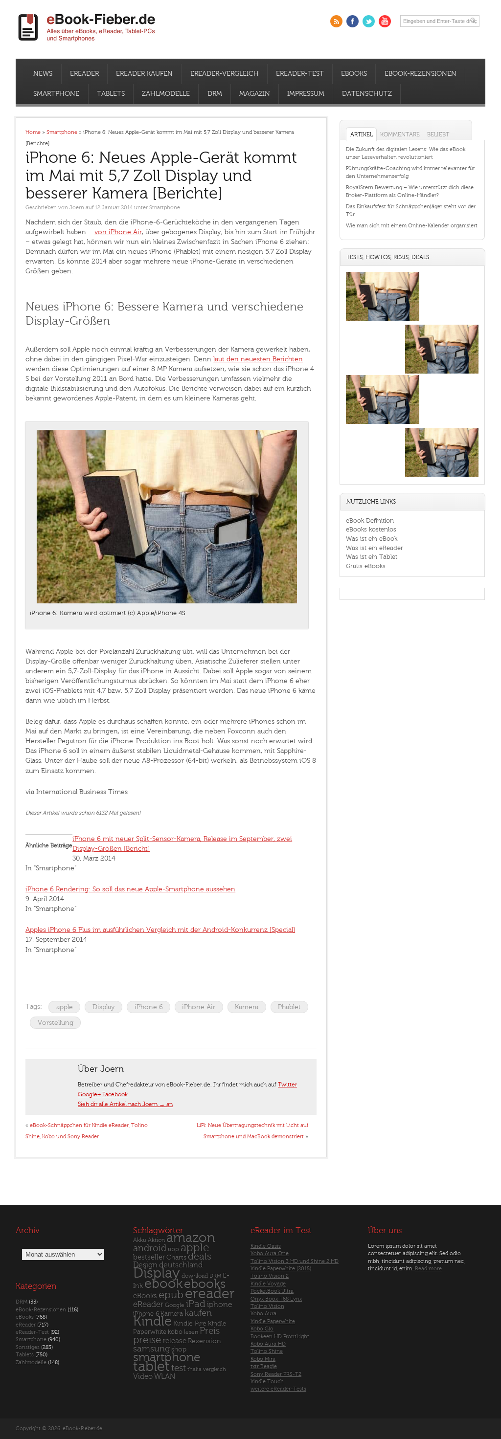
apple (64, 1007)
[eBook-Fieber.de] (87, 43)
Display (103, 1007)
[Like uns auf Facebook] (352, 21)
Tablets (111, 94)
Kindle (152, 1321)
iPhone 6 (149, 1007)
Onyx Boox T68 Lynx (276, 1299)
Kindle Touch (267, 1381)
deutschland (181, 1265)
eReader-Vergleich (224, 74)
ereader (210, 1293)
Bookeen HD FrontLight (279, 1336)
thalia (194, 1369)
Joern (76, 207)
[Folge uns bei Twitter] (368, 21)
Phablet (289, 1007)
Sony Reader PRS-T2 (275, 1374)
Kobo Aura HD (268, 1344)
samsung (151, 1349)
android (149, 1248)
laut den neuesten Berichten (258, 359)
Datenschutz (367, 94)
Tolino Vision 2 (269, 1276)
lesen (191, 1331)
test (178, 1368)
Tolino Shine (266, 1351)
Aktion (156, 1240)
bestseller (149, 1257)
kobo (175, 1331)
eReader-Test (300, 74)
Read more (428, 1268)
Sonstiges (28, 1347)
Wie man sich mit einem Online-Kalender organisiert (412, 225)
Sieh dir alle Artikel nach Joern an (125, 1104)
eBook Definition (370, 520)
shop (178, 1349)
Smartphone (56, 94)
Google (174, 1305)
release (174, 1341)
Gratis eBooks (366, 566)
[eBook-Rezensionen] (382, 424)
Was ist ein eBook (371, 538)
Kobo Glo (261, 1329)
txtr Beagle (263, 1366)
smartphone (167, 1357)
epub (171, 1295)
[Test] (382, 320)
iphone (219, 1304)
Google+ (89, 1094)
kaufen (198, 1313)
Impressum (305, 94)
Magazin (254, 94)
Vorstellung (55, 1022)
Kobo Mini (262, 1359)
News (42, 74)
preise (147, 1340)
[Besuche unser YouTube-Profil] (384, 21)
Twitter (287, 1084)
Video (143, 1377)
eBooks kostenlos (371, 529)
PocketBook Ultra (272, 1291)
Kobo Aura (263, 1313)
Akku (139, 1240)
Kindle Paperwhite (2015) (280, 1268)
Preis (210, 1331)
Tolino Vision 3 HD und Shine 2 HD (294, 1261)
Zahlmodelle (166, 94)
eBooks (354, 74)
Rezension (204, 1341)
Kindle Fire (189, 1323)
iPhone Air (198, 1007)
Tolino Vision (267, 1306)
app (173, 1249)
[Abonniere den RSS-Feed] (336, 21)
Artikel (361, 134)
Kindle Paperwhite (272, 1321)
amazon (190, 1237)
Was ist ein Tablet (371, 556)
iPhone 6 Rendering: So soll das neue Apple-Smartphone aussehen (130, 889)
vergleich (214, 1369)
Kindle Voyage (268, 1284)
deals (199, 1256)
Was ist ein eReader (374, 548)
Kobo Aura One (269, 1253)
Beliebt (438, 134)
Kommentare (400, 134)
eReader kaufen (144, 74)
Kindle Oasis (265, 1246)
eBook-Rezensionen (420, 74)
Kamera (246, 1007)
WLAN (164, 1377)
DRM (214, 94)
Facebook (115, 1094)
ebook (163, 1283)
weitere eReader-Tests (278, 1389)
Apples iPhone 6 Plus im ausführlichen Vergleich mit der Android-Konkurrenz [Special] (160, 930)
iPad (195, 1303)
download (195, 1276)
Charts (176, 1257)
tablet (151, 1366)
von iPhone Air (118, 232)
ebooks (205, 1284)
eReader (84, 74)
